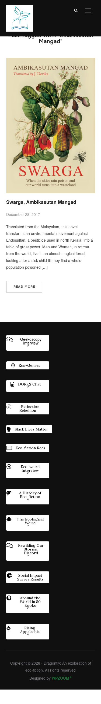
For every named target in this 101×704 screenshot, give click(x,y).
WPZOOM (60, 678)
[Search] (76, 10)
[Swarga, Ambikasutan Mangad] (50, 61)
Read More (24, 286)
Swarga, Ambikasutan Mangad (41, 202)
